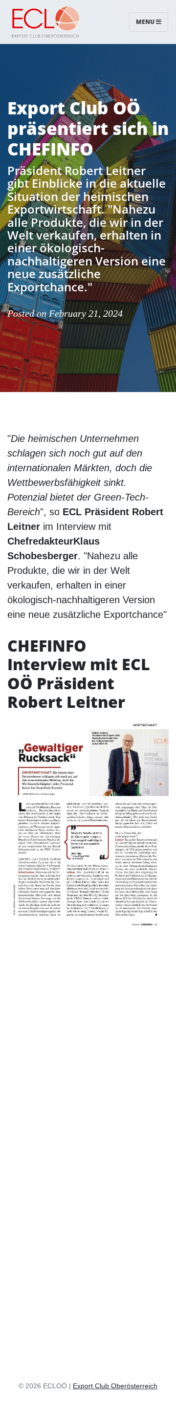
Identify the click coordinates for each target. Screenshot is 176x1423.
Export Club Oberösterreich (115, 1386)
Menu (146, 22)
